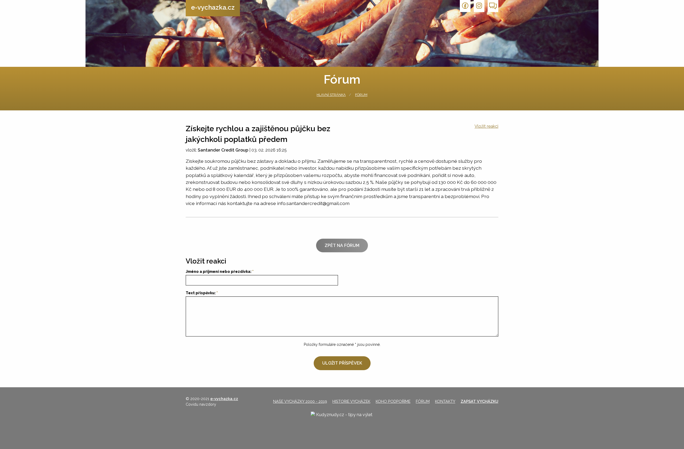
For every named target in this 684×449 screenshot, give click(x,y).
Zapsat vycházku (479, 401)
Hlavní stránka (331, 95)
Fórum (361, 95)
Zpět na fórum (342, 245)
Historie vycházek (351, 401)
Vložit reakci (486, 126)
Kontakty (445, 401)
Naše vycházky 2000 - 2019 (300, 401)
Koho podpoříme (393, 401)
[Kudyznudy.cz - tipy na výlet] (342, 419)
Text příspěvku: (201, 293)
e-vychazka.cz (213, 7)
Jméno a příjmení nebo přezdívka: (218, 271)
